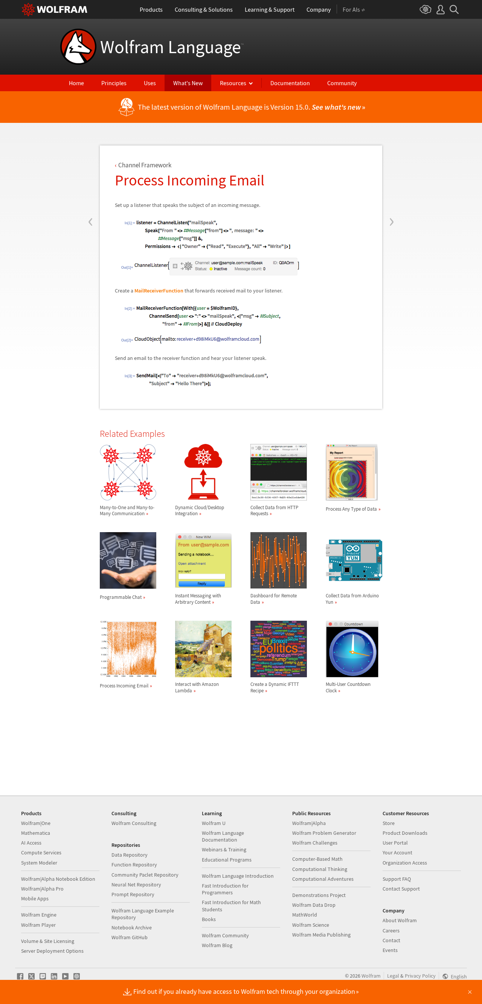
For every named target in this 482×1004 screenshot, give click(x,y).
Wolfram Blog (217, 945)
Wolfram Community (225, 935)
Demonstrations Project (319, 895)
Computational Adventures (323, 878)
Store (389, 823)
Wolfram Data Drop (314, 904)
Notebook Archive (131, 927)
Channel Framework (144, 165)
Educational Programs (227, 859)
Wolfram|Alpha (309, 823)
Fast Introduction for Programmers (225, 889)
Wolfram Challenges (314, 842)
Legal (393, 975)
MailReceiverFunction (158, 290)
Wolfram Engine (38, 914)
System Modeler (39, 862)
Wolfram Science (310, 924)
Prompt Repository (132, 894)
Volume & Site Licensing (47, 941)
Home (76, 83)
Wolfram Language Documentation (223, 836)
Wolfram (371, 975)
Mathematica (35, 833)
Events (390, 950)
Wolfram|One (35, 823)
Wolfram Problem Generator (324, 833)
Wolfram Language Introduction (238, 875)
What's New (188, 83)
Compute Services (41, 852)
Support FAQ (397, 878)
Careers (391, 930)
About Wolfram (400, 920)
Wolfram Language (172, 46)
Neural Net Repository (136, 884)
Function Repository (134, 864)
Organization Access (405, 862)
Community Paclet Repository (144, 874)
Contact (391, 940)
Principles (114, 83)
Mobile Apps (35, 898)
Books (209, 919)
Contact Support (401, 888)
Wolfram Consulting (133, 823)
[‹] (90, 176)
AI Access (31, 842)
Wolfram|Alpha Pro (42, 888)
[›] (391, 176)
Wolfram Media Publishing (321, 934)
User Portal (395, 842)
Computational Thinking (319, 869)
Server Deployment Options (52, 950)
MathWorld (304, 914)
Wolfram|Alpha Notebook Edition (58, 878)
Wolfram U (214, 823)
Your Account (397, 852)
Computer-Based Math (317, 859)
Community (342, 83)
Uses (150, 83)
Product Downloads (405, 833)
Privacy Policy (420, 975)
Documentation (290, 83)
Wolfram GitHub (129, 937)
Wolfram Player (38, 924)
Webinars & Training (224, 849)
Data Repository (129, 854)
